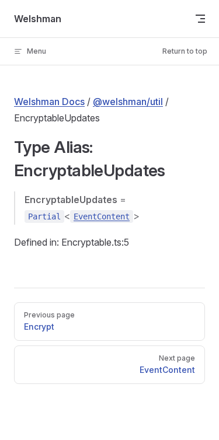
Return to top (184, 51)
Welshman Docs (49, 101)
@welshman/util (128, 101)
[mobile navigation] (200, 18)
